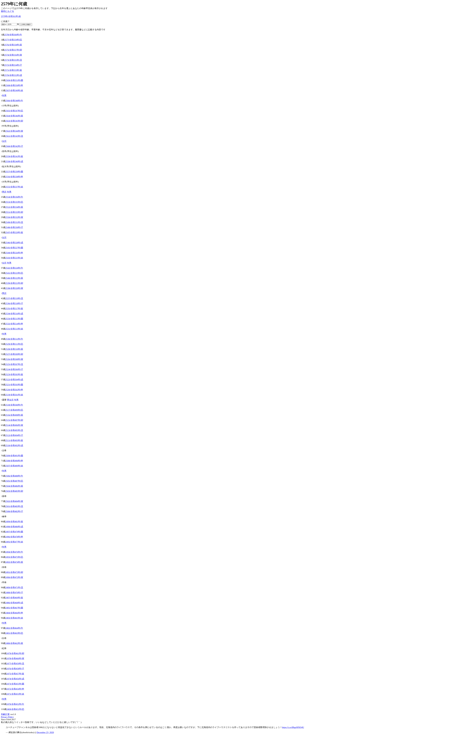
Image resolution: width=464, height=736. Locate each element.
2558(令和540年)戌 (14, 161)
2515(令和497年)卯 (14, 420)
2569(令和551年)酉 (14, 80)
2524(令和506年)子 (14, 369)
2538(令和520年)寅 (14, 288)
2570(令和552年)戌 (13, 75)
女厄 (4, 141)
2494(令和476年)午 (14, 552)
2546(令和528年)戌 (14, 242)
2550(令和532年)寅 (14, 217)
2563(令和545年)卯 (14, 121)
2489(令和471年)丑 (14, 587)
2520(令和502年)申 (14, 389)
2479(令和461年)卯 (15, 653)
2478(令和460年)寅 (15, 658)
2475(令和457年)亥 (15, 673)
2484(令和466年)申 (14, 613)
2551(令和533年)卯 (14, 212)
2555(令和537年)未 (14, 187)
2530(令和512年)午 (14, 339)
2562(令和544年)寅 (14, 131)
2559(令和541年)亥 (14, 156)
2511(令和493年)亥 (14, 440)
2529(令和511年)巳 (14, 344)
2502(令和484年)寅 (14, 501)
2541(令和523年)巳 (14, 273)
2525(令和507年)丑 (14, 364)
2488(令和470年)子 (14, 592)
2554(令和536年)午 (14, 197)
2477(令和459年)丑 (15, 663)
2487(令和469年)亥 (14, 597)
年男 (4, 95)
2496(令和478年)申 (14, 537)
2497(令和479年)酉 (14, 531)
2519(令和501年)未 (14, 395)
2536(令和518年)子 (14, 303)
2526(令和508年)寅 (14, 359)
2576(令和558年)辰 (13, 45)
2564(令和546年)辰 (14, 116)
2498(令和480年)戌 (14, 526)
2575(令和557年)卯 (13, 50)
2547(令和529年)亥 (14, 232)
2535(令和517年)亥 (14, 308)
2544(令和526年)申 (14, 253)
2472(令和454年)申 (15, 689)
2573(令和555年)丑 (13, 60)
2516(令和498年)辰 (14, 415)
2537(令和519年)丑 (14, 298)
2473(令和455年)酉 (15, 684)
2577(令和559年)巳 (13, 40)
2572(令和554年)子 (13, 65)
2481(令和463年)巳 (14, 633)
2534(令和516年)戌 (14, 313)
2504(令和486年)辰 (14, 486)
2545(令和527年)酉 (14, 247)
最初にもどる (7, 11)
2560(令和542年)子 (14, 146)
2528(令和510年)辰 (14, 349)
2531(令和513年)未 (14, 329)
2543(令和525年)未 (14, 258)
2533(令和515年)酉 (14, 318)
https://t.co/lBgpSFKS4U (293, 727)
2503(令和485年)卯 (14, 491)
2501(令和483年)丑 (14, 506)
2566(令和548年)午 (14, 100)
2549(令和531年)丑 (14, 222)
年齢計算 (5, 714)
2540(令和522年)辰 (14, 278)
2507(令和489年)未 (14, 466)
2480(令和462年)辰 (14, 643)
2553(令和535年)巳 (14, 202)
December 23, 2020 (45, 732)
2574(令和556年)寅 (13, 55)
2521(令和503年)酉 (14, 384)
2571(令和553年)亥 (13, 70)
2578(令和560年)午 (13, 34)
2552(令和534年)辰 (14, 207)
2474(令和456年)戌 (15, 679)
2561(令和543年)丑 (14, 136)
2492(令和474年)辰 (14, 562)
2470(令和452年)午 (15, 704)
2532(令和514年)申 (14, 324)
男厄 (4, 192)
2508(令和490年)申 (14, 460)
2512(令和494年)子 (14, 435)
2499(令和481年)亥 (14, 521)
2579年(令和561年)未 (11, 16)
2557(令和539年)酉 (14, 171)
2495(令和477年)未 (14, 542)
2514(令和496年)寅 (14, 425)
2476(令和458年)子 (15, 668)
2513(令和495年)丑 (14, 430)
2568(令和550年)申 (14, 85)
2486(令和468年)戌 (14, 602)
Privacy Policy (7, 717)
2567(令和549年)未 (14, 90)
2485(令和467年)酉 (14, 608)
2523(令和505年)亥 (14, 374)
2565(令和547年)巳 (14, 111)
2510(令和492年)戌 (14, 445)
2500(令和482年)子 (14, 511)
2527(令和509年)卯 (14, 354)
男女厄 (10, 400)
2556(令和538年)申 (14, 176)
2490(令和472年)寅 (14, 577)
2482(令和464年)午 (14, 628)
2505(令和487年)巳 (14, 481)
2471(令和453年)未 (15, 694)
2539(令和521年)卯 (14, 283)
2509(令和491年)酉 (14, 455)
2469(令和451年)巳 (15, 709)
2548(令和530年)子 (14, 227)
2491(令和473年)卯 (14, 572)
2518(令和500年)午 (14, 405)
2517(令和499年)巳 (14, 410)
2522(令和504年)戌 (14, 379)
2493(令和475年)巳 (14, 557)
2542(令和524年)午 (14, 268)
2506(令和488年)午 (14, 476)
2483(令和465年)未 (14, 618)
